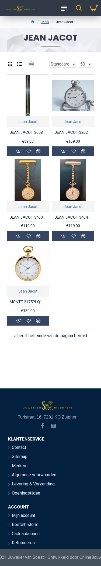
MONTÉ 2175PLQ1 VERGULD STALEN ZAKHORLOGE (28, 302)
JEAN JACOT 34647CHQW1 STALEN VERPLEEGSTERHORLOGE (73, 217)
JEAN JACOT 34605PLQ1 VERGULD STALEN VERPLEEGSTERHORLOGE (28, 217)
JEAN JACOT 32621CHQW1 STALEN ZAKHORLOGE (73, 132)
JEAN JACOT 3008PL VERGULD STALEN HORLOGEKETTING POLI (28, 132)
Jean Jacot (27, 122)
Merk (45, 22)
